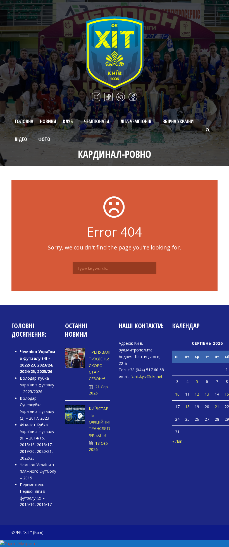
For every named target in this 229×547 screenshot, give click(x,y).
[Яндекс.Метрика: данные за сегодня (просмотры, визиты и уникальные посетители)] (17, 543)
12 (197, 394)
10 (177, 394)
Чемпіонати (96, 121)
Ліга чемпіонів (135, 121)
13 (207, 394)
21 (217, 406)
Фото (44, 139)
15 (227, 394)
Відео (21, 139)
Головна (24, 121)
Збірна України (178, 121)
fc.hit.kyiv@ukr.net (146, 376)
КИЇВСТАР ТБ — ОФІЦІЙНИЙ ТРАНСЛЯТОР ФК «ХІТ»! (102, 422)
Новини (48, 121)
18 (187, 406)
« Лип (177, 441)
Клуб (68, 121)
